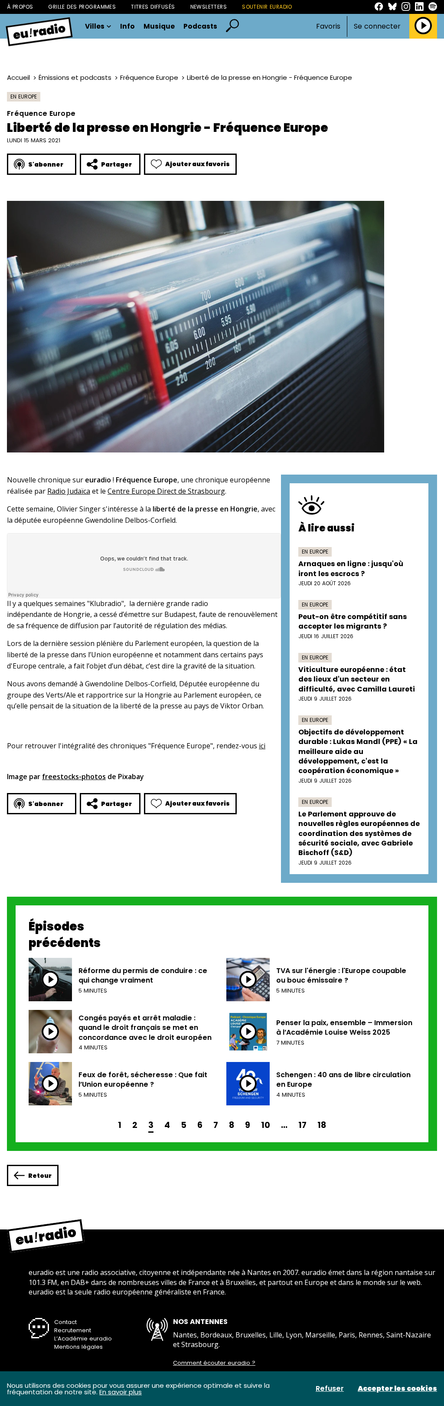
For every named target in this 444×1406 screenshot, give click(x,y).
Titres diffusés (153, 6)
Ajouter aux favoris (197, 164)
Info (127, 26)
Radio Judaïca (68, 491)
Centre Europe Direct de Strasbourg (166, 491)
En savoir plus (120, 1392)
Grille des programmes (82, 6)
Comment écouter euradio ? (214, 1363)
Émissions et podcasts (75, 77)
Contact (65, 1322)
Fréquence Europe (149, 77)
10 (265, 1125)
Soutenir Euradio (267, 6)
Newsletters (208, 6)
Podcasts (200, 26)
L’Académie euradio (83, 1338)
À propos (20, 6)
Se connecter (377, 26)
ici (262, 746)
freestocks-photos (74, 776)
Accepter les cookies (397, 1388)
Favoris (328, 26)
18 (321, 1125)
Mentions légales (78, 1347)
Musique (159, 26)
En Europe (23, 96)
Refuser (330, 1388)
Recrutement (72, 1330)
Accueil (18, 77)
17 (302, 1125)
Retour (40, 1175)
